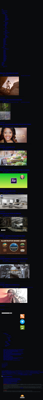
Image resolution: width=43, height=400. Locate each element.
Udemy (28, 172)
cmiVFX (4, 51)
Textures (3, 62)
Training (38, 373)
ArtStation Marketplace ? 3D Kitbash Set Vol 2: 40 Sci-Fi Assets (14, 258)
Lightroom (22, 126)
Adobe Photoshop (23, 102)
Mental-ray (6, 36)
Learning (12, 75)
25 (7, 365)
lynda (8, 373)
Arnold (6, 35)
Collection (12, 261)
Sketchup (4, 41)
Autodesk (4, 13)
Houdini (3, 373)
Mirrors (13, 373)
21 (3, 365)
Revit (5, 20)
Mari (5, 26)
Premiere (6, 23)
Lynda (4, 49)
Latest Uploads (5, 12)
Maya (6, 15)
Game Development (34, 371)
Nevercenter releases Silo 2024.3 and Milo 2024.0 (10, 383)
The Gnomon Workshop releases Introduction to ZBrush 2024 (11, 378)
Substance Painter (35, 373)
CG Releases (5, 75)
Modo (6, 25)
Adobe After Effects (23, 172)
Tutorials (3, 47)
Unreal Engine (5, 44)
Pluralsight (4, 48)
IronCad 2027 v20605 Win (6, 355)
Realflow (6, 33)
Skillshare (31, 373)
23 (5, 365)
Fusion (6, 30)
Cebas (6, 37)
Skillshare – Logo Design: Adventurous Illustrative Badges (12, 235)
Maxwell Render (7, 32)
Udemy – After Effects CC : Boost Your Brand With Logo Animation (14, 169)
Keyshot (4, 42)
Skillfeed (4, 59)
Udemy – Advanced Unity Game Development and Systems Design (12, 354)
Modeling (15, 373)
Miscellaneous (7, 345)
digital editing (23, 75)
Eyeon (4, 28)
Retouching (25, 126)
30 (5, 366)
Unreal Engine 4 (13, 374)
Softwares (14, 193)
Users (3, 148)
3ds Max (7, 370)
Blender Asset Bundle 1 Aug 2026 (7, 359)
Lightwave (4, 40)
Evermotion (21, 149)
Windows (9, 340)
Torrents (3, 11)
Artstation (27, 287)
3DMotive (4, 55)
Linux (9, 338)
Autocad (6, 16)
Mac (11, 193)
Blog (2, 9)
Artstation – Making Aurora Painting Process (10, 284)
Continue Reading (2, 122)
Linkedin (4, 50)
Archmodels (18, 149)
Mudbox (6, 17)
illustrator (6, 24)
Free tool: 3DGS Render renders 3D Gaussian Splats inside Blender (12, 379)
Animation (31, 370)
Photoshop (28, 75)
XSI (3, 45)
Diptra (3, 74)
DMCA (3, 64)
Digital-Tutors (12, 371)
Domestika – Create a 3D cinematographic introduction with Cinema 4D (13, 350)
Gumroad (4, 53)
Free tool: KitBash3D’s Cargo (7, 382)
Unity (6, 374)
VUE (5, 29)
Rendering (29, 373)
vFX (15, 374)
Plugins (24, 373)
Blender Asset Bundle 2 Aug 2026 (7, 356)
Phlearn (26, 75)
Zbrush (4, 46)
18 (7, 364)
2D (3, 75)
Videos (17, 75)
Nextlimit (4, 31)
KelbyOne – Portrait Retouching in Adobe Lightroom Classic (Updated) (15, 124)
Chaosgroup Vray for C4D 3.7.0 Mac (8, 190)
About (2, 65)
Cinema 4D (7, 371)
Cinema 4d (4, 38)
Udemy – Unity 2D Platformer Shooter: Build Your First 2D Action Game (13, 357)
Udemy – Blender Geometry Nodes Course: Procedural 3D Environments (13, 351)
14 (3, 364)
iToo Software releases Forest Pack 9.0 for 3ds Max (10, 381)
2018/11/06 (6, 74)
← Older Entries (2, 309)
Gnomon (4, 52)
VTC (4, 61)
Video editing (18, 374)
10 (6, 363)
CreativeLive (5, 56)
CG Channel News (8, 376)
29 (4, 366)
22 (4, 365)
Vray (18, 193)
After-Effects (6, 22)
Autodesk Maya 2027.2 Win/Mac (7, 352)
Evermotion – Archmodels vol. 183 (7, 147)
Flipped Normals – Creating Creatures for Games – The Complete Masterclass (13, 349)
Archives (3, 63)
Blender (4, 39)
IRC (3, 66)
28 (3, 366)
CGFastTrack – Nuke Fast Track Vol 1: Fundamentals (10, 358)
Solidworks (6, 19)
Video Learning (23, 374)
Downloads (9, 75)
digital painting (31, 287)
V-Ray (6, 34)
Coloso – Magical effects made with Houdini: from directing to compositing (13, 353)
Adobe (4, 21)
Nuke (6, 27)
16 (5, 364)
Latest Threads (5, 10)
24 (6, 365)
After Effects (28, 370)
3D (3, 149)
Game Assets (21, 261)
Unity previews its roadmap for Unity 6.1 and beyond (10, 380)
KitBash (25, 261)
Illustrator (22, 238)
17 (6, 364)
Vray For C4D (21, 193)
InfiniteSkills (5, 58)
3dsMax (6, 14)
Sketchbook (6, 18)
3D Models (5, 149)
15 (4, 364)
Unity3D (4, 43)
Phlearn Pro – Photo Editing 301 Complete (9, 73)
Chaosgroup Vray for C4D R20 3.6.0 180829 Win (10, 213)
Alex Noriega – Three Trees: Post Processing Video (11, 99)
